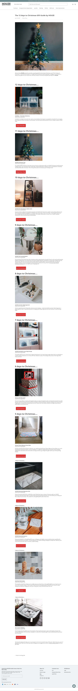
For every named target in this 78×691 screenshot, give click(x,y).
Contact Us (42, 675)
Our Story (41, 670)
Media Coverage (42, 672)
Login (65, 670)
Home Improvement (60, 8)
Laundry (36, 8)
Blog (40, 673)
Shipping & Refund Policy (56, 672)
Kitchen (46, 8)
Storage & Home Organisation (25, 8)
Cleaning (41, 8)
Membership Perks (67, 672)
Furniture (16, 8)
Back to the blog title (20, 655)
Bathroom (52, 8)
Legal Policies (54, 673)
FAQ (52, 670)
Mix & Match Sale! (18, 4)
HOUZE (37, 689)
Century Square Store (53, 643)
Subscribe (4, 679)
